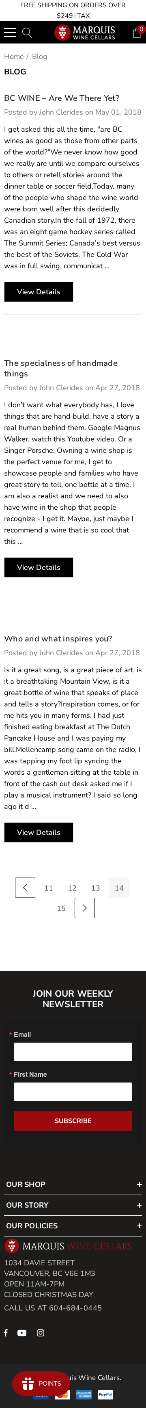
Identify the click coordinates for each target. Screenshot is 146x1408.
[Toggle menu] (10, 32)
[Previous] (25, 888)
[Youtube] (23, 1332)
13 (95, 888)
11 (48, 888)
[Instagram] (42, 1332)
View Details (38, 292)
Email (22, 1034)
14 (119, 888)
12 (72, 888)
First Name (30, 1074)
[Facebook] (5, 1332)
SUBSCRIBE (73, 1121)
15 (61, 908)
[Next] (85, 908)
